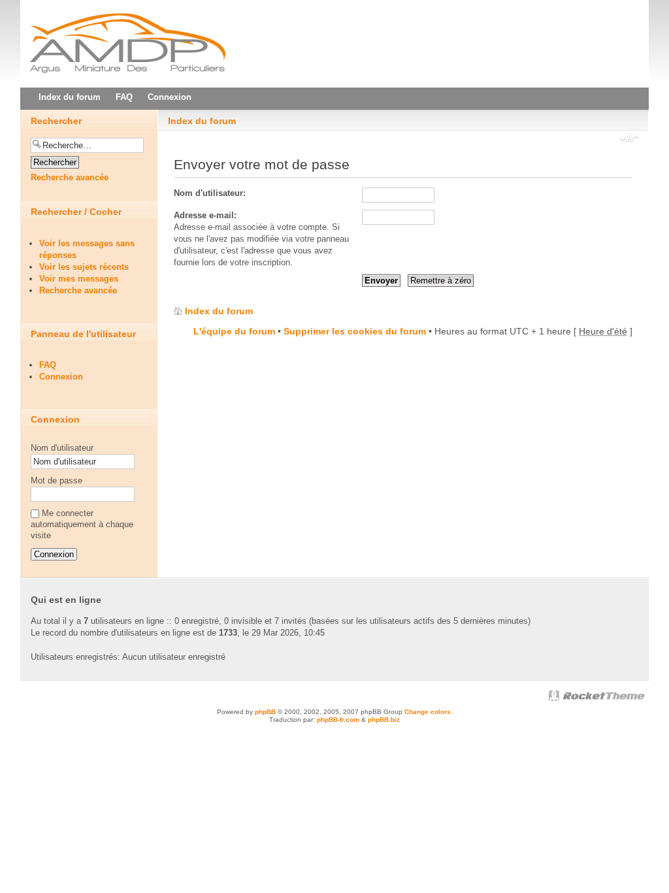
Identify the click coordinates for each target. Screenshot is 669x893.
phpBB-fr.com (338, 719)
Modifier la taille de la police (629, 140)
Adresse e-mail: (205, 215)
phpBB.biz (384, 719)
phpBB (265, 711)
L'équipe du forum (234, 331)
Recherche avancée (69, 177)
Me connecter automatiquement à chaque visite (82, 524)
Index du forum (202, 121)
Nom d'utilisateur (62, 448)
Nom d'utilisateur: (210, 193)
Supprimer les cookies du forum (355, 331)
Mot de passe (56, 480)
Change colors (427, 711)
